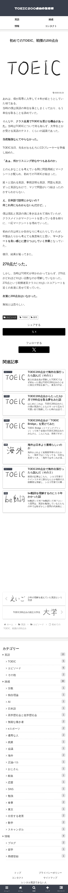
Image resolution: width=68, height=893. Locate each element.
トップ (17, 872)
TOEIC (25, 317)
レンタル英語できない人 (34, 882)
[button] (61, 585)
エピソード (11, 317)
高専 (35, 317)
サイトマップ (50, 877)
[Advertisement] (34, 552)
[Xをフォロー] (34, 349)
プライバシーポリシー (50, 872)
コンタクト (17, 877)
